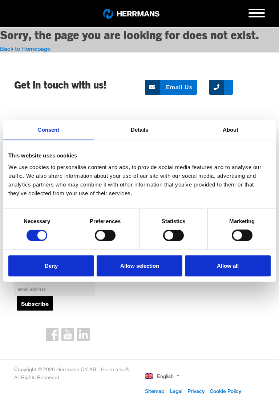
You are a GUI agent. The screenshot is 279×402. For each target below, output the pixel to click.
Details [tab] (140, 130)
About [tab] (231, 130)
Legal (176, 391)
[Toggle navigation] (256, 16)
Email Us (178, 87)
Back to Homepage (25, 48)
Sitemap (155, 391)
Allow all (228, 265)
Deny (51, 265)
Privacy (196, 391)
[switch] (105, 235)
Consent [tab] (48, 130)
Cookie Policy (225, 391)
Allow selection (139, 265)
